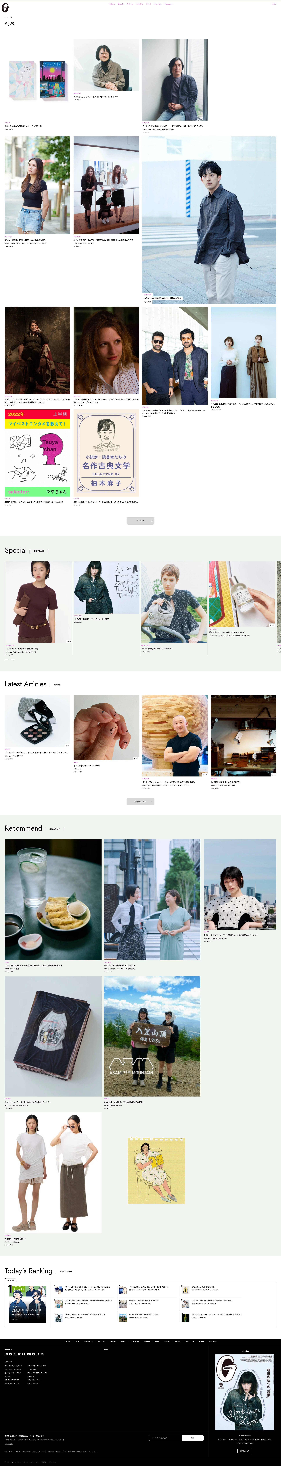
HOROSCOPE (190, 1342)
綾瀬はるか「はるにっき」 (13, 1383)
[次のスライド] (10, 659)
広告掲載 (44, 1462)
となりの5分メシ (33, 1369)
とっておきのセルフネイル (13, 1369)
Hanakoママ (71, 1452)
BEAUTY (113, 1342)
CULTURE (123, 1342)
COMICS (167, 1342)
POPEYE (18, 1452)
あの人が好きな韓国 (33, 1383)
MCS (95, 1452)
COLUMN (177, 1342)
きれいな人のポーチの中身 (13, 1373)
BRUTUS (11, 1452)
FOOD (157, 1342)
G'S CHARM (101, 1342)
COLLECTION (88, 1342)
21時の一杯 (31, 1376)
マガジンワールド (34, 1462)
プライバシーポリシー (27, 1439)
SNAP (77, 1342)
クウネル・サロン (82, 1452)
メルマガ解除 (9, 1444)
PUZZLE (201, 1342)
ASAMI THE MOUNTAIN (12, 1380)
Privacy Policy (52, 1462)
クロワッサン (26, 1452)
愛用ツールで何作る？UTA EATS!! (37, 1373)
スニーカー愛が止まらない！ (13, 1366)
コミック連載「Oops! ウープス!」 (38, 1366)
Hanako (44, 1452)
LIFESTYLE (147, 1342)
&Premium (51, 1452)
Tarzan (58, 1452)
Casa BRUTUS (36, 1452)
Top (6, 17)
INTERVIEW (135, 1342)
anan (6, 1452)
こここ (91, 1452)
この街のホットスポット (35, 1380)
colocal (64, 1452)
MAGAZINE (212, 1342)
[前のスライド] (6, 659)
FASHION (67, 1342)
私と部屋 (7, 1376)
